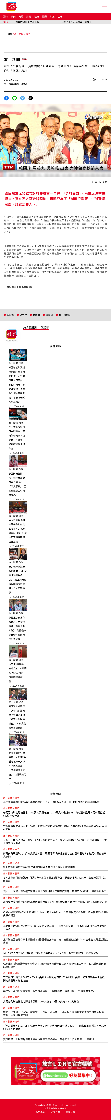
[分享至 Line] (14, 97)
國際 (44, 16)
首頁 (10, 33)
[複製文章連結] (30, 97)
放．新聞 (19, 33)
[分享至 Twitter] (22, 97)
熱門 (13, 16)
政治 (20, 16)
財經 (28, 16)
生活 (60, 16)
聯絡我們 (70, 1111)
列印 (105, 182)
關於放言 (40, 1111)
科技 (52, 16)
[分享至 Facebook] (6, 97)
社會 (36, 16)
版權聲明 (55, 1111)
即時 (5, 16)
